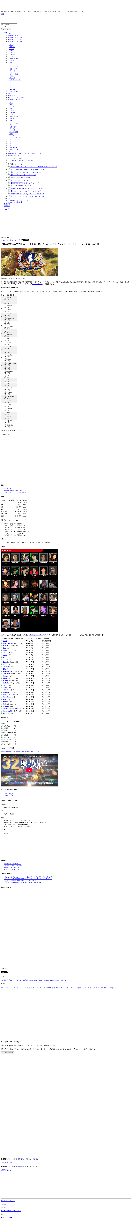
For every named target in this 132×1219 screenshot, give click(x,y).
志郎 (7, 383)
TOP (5, 32)
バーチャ (12, 54)
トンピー (9, 375)
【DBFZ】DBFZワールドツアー (20, 180)
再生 (34, 1159)
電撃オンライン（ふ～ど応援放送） (15, 492)
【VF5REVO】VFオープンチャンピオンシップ (25, 191)
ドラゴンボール (14, 91)
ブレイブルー (13, 68)
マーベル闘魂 (13, 74)
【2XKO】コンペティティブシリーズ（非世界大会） (27, 196)
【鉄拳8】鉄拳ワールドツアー (20, 177)
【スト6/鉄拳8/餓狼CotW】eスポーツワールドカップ (27, 169)
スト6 (11, 45)
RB (7, 301)
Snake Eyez (9, 355)
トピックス (7, 34)
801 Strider (9, 425)
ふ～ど (8, 314)
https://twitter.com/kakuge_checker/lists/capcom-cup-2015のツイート (21, 751)
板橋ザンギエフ (11, 309)
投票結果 (12, 278)
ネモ (7, 338)
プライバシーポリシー (8, 1201)
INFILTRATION (11, 363)
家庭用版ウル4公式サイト (12, 864)
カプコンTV (8, 489)
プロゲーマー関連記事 (15, 202)
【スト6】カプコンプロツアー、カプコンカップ (25, 172)
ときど (8, 379)
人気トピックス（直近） (16, 37)
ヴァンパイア (13, 66)
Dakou (8, 367)
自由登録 (7, 206)
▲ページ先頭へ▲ (6, 1217)
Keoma (8, 359)
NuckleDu (9, 408)
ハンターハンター (15, 80)
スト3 (11, 64)
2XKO (11, 49)
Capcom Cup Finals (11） (84, 987)
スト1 (11, 82)
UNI (10, 62)
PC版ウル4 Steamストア (11, 869)
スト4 (11, 85)
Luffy (8, 412)
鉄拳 (11, 50)
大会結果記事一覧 (13, 155)
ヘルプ (6, 209)
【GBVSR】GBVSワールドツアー (21, 185)
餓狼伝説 (12, 47)
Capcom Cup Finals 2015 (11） (101, 987)
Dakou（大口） (8, 711)
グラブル (12, 52)
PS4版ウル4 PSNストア (11, 867)
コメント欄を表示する (7, 1052)
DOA (11, 76)
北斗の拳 (12, 70)
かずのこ (9, 421)
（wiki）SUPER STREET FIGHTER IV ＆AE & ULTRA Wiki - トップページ (28, 879)
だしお (8, 342)
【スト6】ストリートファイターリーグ (23, 175)
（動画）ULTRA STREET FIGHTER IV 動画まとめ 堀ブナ (22, 882)
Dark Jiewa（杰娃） (9, 694)
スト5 (11, 87)
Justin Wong (9, 371)
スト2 (11, 84)
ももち (8, 297)
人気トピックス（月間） (16, 41)
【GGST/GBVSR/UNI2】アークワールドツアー (25, 183)
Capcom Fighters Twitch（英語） (14, 490)
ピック (25, 1159)
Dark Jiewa (9, 326)
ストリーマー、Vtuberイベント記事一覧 (20, 160)
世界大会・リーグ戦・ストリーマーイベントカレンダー (26, 153)
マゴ (7, 322)
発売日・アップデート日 (16, 97)
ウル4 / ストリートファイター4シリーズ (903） (16, 987)
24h (12, 1159)
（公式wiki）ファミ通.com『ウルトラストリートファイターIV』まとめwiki (28, 877)
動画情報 (7, 204)
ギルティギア (13, 58)
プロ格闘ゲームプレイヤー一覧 (18, 200)
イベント (7, 93)
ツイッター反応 (17, 240)
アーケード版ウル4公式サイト (14, 865)
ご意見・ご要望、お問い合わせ (11, 1211)
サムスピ (12, 60)
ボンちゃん (10, 396)
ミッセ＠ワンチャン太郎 (11, 708)
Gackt (8, 351)
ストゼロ (12, 78)
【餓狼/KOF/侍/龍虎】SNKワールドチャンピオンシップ (28, 188)
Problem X (9, 417)
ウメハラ (9, 388)
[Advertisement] (54, 19)
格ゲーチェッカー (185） (39, 987)
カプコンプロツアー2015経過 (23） (65, 987)
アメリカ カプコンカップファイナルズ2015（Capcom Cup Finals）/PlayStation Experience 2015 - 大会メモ (33, 980)
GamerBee (9, 347)
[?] (9, 1159)
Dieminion (9, 392)
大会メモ (7, 151)
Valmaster (9, 334)
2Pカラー (6, 26)
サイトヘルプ (5, 1207)
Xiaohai (8, 404)
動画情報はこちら (6, 1162)
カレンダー (11, 95)
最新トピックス (13, 35)
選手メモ (7, 198)
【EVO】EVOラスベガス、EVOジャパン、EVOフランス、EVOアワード (33, 167)
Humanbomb (10, 318)
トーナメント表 (37, 284)
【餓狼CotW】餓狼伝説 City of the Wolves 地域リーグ (27, 194)
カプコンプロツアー (36, 635)
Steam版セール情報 (14, 99)
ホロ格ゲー (13, 89)
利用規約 (3, 1204)
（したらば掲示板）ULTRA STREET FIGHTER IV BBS (21, 881)
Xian (7, 330)
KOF (11, 56)
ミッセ (8, 400)
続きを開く (114, 987)
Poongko (9, 305)
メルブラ (12, 72)
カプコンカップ (9, 793)
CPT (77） (50, 987)
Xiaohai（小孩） (8, 671)
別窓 (10, 240)
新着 (17, 1159)
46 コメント (4, 240)
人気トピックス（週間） (16, 39)
